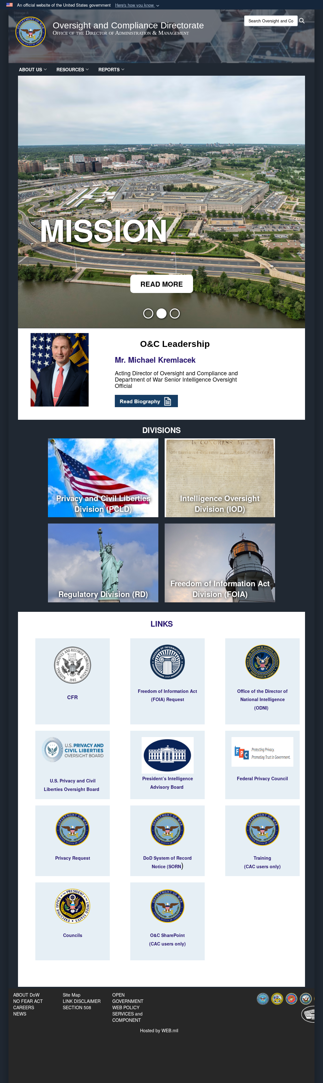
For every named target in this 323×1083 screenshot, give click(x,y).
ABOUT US (30, 69)
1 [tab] (148, 315)
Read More (161, 284)
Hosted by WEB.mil (159, 1030)
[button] (138, 5)
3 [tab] (175, 315)
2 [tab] (161, 315)
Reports (109, 69)
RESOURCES (70, 69)
